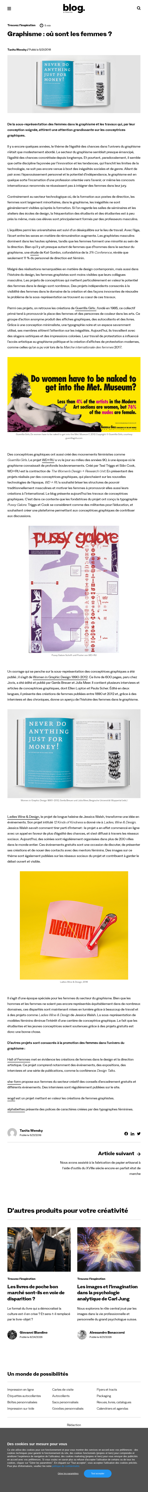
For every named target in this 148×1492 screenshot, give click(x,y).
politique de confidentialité (65, 1466)
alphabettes (16, 1110)
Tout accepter (97, 1473)
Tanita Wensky (17, 50)
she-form (14, 1082)
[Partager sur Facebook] (126, 1133)
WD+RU (48, 461)
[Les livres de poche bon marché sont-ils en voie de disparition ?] (39, 1249)
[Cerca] (139, 9)
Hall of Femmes (18, 1060)
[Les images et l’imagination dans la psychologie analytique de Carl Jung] (109, 1249)
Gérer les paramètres (68, 1473)
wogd (11, 1099)
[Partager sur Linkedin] (132, 1133)
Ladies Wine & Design (23, 817)
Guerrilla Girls (85, 309)
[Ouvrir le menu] (9, 8)
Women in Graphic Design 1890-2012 (60, 678)
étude (34, 253)
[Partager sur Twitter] (139, 1133)
